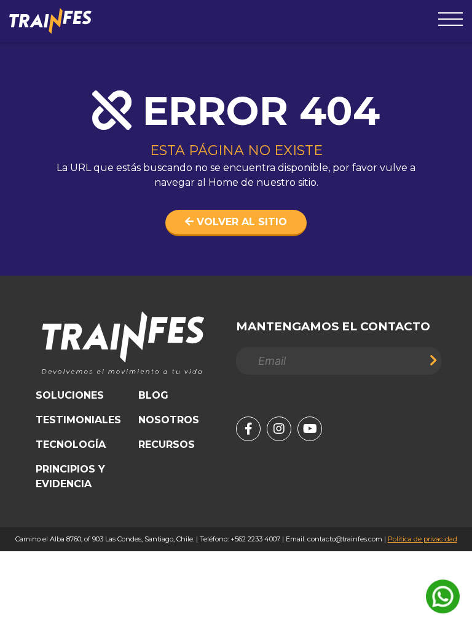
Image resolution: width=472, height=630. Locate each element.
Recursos (166, 444)
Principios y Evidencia (70, 476)
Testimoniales (78, 420)
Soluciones (70, 395)
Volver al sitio (240, 222)
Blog (153, 395)
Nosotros (168, 420)
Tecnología (71, 444)
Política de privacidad (422, 539)
